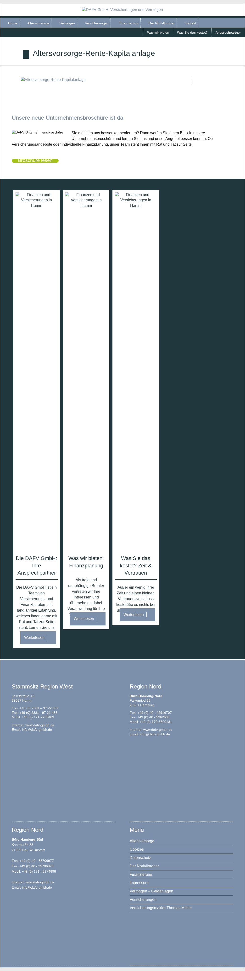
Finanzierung (129, 23)
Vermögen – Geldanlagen (151, 891)
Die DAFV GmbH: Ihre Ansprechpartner (36, 565)
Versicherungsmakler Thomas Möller (161, 908)
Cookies (137, 849)
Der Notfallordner (162, 23)
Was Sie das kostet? (192, 32)
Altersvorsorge (38, 23)
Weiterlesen (34, 637)
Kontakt (190, 23)
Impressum (139, 883)
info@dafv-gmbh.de (37, 729)
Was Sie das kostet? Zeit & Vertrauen (136, 565)
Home (12, 23)
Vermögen (67, 23)
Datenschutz (140, 858)
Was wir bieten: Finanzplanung (86, 562)
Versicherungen (97, 23)
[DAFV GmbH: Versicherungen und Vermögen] (122, 10)
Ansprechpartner (228, 32)
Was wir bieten (158, 32)
